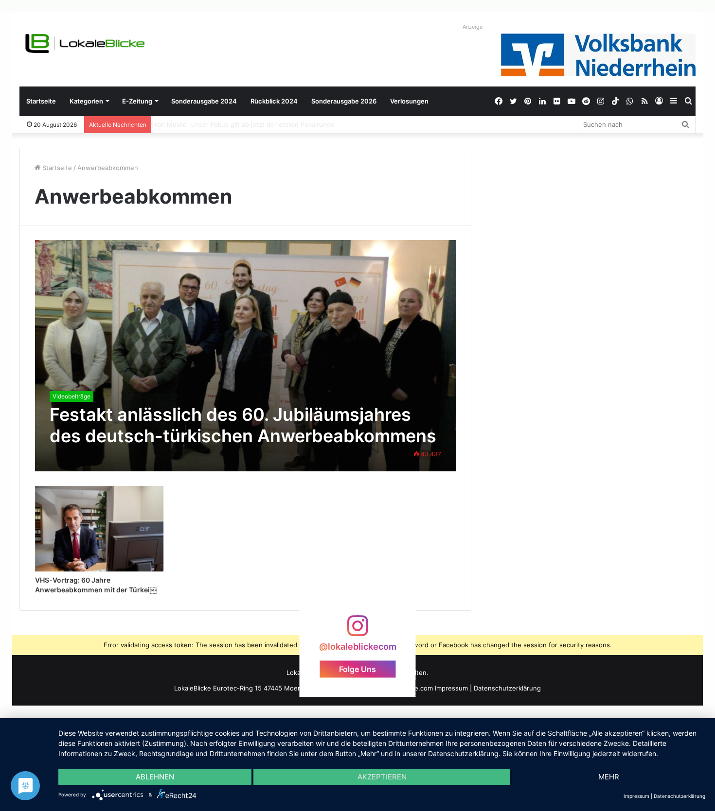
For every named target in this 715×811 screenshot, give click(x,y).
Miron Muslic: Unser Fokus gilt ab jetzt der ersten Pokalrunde (249, 124)
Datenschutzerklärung (507, 688)
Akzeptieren (382, 776)
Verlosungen (409, 101)
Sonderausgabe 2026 (343, 101)
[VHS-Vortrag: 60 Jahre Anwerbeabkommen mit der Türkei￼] (99, 528)
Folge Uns (357, 668)
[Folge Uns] (357, 630)
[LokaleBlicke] (85, 43)
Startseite (41, 101)
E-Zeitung (137, 101)
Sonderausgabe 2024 (204, 101)
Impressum (451, 688)
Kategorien (86, 101)
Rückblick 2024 (274, 101)
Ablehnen (155, 776)
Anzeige (473, 26)
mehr (608, 776)
